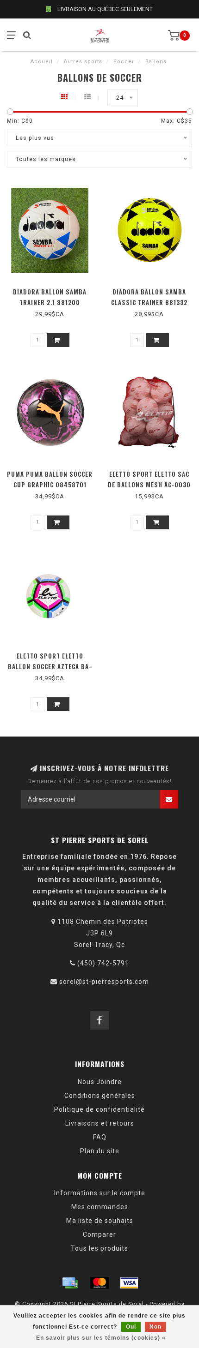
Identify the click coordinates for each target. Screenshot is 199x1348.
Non (155, 1327)
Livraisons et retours (99, 1123)
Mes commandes (99, 1206)
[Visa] (129, 1283)
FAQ (99, 1137)
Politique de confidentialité (99, 1109)
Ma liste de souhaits (99, 1220)
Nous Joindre (100, 1081)
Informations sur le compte (99, 1193)
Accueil (42, 62)
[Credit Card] (69, 1283)
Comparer (99, 1234)
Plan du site (99, 1151)
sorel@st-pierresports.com (104, 981)
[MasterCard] (99, 1283)
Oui (131, 1327)
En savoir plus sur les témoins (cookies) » (101, 1338)
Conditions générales (99, 1095)
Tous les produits (99, 1248)
